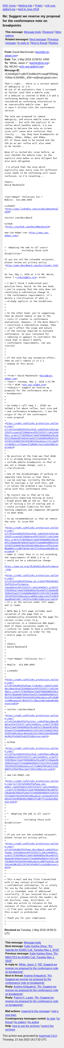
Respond (48, 32)
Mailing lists (25, 5)
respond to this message (35, 1011)
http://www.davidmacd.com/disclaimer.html (32, 265)
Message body (32, 32)
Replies (53, 43)
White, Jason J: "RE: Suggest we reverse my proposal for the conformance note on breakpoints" (31, 968)
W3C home (9, 5)
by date (51, 1018)
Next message (38, 39)
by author (33, 1022)
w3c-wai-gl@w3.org (31, 66)
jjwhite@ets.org (39, 63)
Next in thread (39, 43)
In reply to (23, 43)
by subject (20, 1022)
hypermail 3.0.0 (48, 1035)
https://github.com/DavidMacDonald (27, 226)
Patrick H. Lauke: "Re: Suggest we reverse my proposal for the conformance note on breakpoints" (31, 1001)
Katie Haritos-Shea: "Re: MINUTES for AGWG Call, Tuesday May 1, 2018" (31, 957)
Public (39, 5)
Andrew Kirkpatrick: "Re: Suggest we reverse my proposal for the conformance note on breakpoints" (28, 979)
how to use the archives (26, 1026)
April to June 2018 (28, 9)
